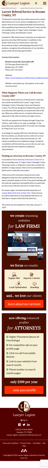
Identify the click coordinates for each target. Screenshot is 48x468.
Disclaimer (37, 443)
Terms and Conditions (11, 443)
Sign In (25, 420)
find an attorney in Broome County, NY (27, 159)
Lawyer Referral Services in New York (31, 8)
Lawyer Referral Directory (9, 8)
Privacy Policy (25, 443)
